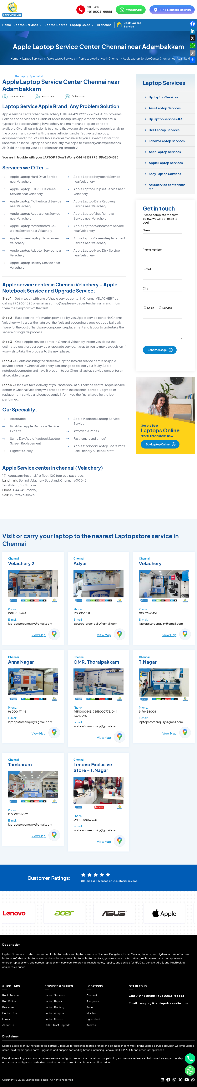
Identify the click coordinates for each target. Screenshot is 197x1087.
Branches (104, 25)
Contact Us (9, 1013)
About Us (8, 1025)
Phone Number (152, 249)
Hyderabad (93, 1019)
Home (6, 25)
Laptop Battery (54, 1007)
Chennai (92, 995)
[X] (192, 38)
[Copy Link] (192, 52)
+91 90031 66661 (99, 11)
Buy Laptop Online (158, 444)
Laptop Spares (56, 25)
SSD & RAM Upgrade (57, 1025)
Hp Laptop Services (163, 97)
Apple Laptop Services (61, 58)
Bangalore (93, 1001)
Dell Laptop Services (164, 130)
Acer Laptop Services (165, 152)
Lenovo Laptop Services (167, 141)
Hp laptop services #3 (165, 119)
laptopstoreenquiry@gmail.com (30, 623)
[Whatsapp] (190, 1070)
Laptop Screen (54, 1019)
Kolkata (91, 1025)
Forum (6, 1019)
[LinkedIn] (192, 31)
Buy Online (9, 1001)
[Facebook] (192, 23)
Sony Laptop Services (165, 174)
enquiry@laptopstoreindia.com (164, 1003)
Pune (90, 1007)
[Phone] (190, 1058)
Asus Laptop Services (165, 108)
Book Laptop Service (132, 25)
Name (146, 230)
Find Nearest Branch (175, 10)
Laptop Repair (53, 1001)
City (145, 288)
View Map (39, 635)
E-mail (147, 269)
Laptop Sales (80, 25)
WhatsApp (134, 10)
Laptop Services (26, 25)
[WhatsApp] (192, 45)
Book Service (10, 995)
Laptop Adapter (54, 1013)
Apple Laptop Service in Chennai (99, 58)
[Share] (192, 60)
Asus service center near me (167, 187)
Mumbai (91, 1013)
